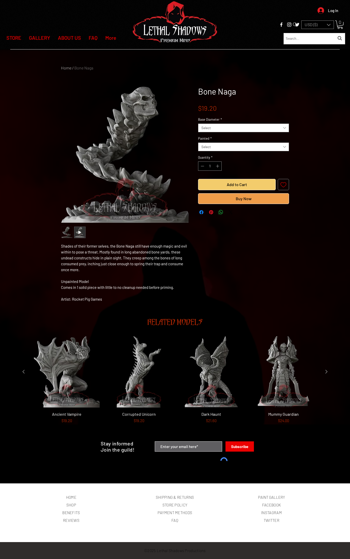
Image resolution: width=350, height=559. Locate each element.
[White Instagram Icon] (289, 24)
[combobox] (314, 38)
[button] (317, 25)
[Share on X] (231, 212)
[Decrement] (202, 166)
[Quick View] (66, 372)
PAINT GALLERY (271, 497)
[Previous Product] (23, 372)
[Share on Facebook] (201, 212)
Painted (205, 138)
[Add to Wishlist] (283, 184)
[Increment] (218, 166)
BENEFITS (71, 512)
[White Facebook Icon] (281, 24)
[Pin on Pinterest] (211, 212)
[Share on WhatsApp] (221, 212)
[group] (175, 386)
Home (66, 67)
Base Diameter (210, 119)
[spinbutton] (210, 166)
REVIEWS (71, 520)
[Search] (295, 24)
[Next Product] (326, 372)
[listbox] (317, 25)
